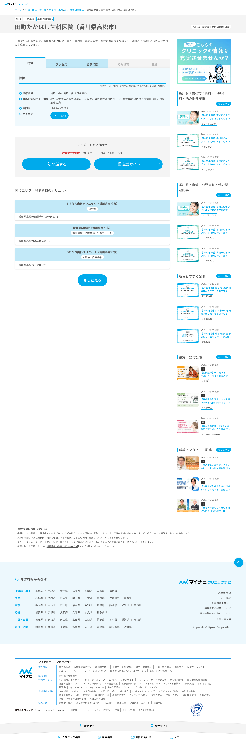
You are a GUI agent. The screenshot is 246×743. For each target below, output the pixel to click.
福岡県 (39, 627)
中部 (17, 605)
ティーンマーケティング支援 (151, 679)
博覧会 (62, 687)
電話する (59, 164)
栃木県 (51, 598)
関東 (17, 598)
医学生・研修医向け (122, 666)
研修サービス (66, 702)
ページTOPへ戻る (238, 562)
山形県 (101, 590)
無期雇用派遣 (189, 694)
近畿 (17, 612)
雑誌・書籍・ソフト (69, 683)
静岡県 (113, 605)
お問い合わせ (223, 618)
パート (77, 670)
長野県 (88, 605)
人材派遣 (63, 691)
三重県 (138, 605)
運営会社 (223, 592)
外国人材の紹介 (97, 698)
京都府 (51, 612)
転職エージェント (196, 666)
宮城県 (76, 590)
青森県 (51, 590)
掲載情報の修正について (217, 608)
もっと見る (92, 280)
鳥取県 (39, 619)
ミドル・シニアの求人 (95, 670)
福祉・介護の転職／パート (162, 670)
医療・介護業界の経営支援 (72, 698)
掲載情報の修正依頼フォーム (61, 546)
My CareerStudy (78, 687)
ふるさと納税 (204, 683)
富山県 (51, 605)
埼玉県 (76, 598)
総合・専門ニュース (95, 679)
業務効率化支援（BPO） (88, 702)
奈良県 (88, 612)
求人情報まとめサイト (70, 679)
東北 (28, 590)
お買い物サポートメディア (146, 687)
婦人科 (205, 381)
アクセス (61, 64)
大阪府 (64, 612)
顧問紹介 (87, 694)
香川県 (113, 619)
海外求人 (179, 666)
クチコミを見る (59, 115)
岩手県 (64, 590)
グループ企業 (128, 710)
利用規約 (226, 598)
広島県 (76, 619)
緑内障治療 (207, 319)
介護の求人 (205, 694)
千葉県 (88, 598)
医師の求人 (156, 694)
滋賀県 (39, 612)
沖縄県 (128, 627)
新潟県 (39, 605)
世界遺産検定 (111, 683)
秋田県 (88, 590)
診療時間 (92, 64)
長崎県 (64, 627)
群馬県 (64, 598)
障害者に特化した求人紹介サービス (128, 670)
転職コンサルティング (143, 691)
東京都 (101, 598)
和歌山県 (102, 612)
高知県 (138, 619)
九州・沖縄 (21, 627)
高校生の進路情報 (68, 675)
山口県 (88, 619)
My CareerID (97, 687)
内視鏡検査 (207, 407)
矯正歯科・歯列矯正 (211, 434)
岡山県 (64, 619)
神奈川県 (114, 598)
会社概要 (73, 710)
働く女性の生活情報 (197, 679)
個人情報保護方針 (146, 710)
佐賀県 (51, 627)
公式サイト (131, 164)
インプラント (208, 146)
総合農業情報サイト (131, 683)
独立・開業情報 (144, 666)
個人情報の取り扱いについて (215, 613)
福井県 (76, 605)
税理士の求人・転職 (69, 694)
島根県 (51, 619)
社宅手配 (157, 702)
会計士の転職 (189, 691)
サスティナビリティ (102, 710)
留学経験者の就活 (83, 666)
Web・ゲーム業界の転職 (84, 691)
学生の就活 (64, 666)
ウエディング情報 (92, 683)
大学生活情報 (177, 679)
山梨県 (128, 598)
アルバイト (64, 670)
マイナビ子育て (153, 683)
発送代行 (109, 702)
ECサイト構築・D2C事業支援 (179, 683)
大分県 (88, 627)
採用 (117, 710)
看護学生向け (102, 666)
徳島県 (101, 619)
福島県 (113, 590)
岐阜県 (101, 605)
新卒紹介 (124, 691)
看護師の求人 (119, 694)
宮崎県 (101, 627)
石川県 (64, 605)
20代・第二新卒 (108, 691)
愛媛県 (125, 619)
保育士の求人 (172, 694)
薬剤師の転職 (102, 694)
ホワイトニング (209, 123)
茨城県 (39, 598)
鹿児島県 (114, 627)
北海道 (19, 590)
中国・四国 (21, 619)
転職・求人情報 (163, 666)
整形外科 (206, 342)
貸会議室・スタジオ (140, 702)
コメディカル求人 (138, 694)
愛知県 (125, 605)
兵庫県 (76, 612)
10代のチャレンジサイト (121, 679)
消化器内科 (207, 296)
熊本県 (76, 627)
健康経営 (121, 702)
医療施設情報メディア (118, 687)
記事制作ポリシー (221, 603)
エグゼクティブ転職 (168, 691)
